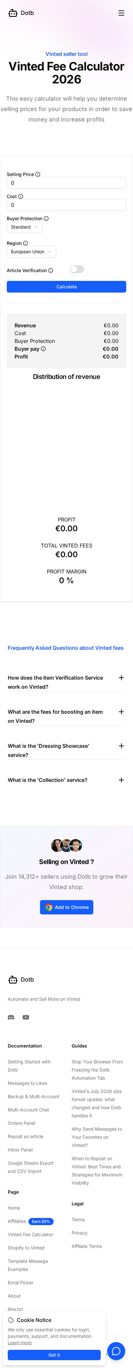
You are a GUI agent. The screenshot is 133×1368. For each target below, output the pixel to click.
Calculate (66, 286)
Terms (78, 1219)
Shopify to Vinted (26, 1247)
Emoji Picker (20, 1282)
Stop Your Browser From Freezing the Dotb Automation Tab (97, 1070)
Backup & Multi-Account (33, 1096)
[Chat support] (116, 1351)
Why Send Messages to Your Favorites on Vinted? (97, 1137)
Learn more (20, 1342)
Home (14, 1208)
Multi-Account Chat (28, 1109)
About (14, 1296)
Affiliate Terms (87, 1246)
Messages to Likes (27, 1083)
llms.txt (15, 1309)
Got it (54, 1355)
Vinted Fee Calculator (30, 1234)
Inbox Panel (20, 1149)
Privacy (79, 1233)
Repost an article (25, 1136)
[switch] (77, 269)
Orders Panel (21, 1123)
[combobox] (25, 227)
